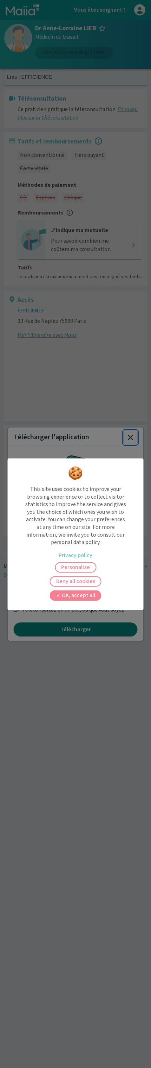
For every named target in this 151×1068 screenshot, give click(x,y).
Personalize (75, 567)
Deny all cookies (75, 581)
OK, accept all (78, 595)
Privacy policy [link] (75, 555)
